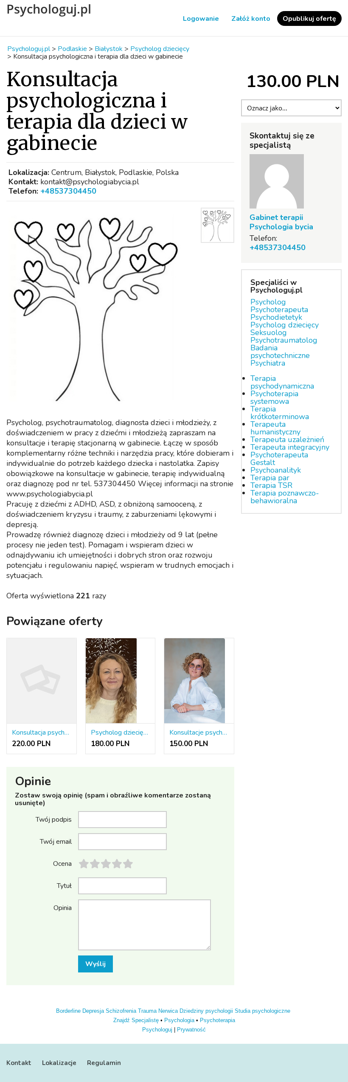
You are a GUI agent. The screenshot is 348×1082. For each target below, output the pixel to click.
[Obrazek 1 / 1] (100, 307)
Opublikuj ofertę (309, 18)
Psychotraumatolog (283, 340)
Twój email (56, 841)
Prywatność (191, 1029)
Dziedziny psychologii (206, 1011)
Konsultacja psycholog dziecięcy (41, 732)
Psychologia (179, 1020)
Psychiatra (267, 363)
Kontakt (18, 1063)
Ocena (62, 863)
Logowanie (201, 18)
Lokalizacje (59, 1063)
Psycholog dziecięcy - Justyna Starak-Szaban (120, 732)
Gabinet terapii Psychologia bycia (281, 222)
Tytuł (64, 885)
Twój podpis (54, 819)
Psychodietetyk (276, 317)
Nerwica (168, 1011)
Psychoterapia (217, 1020)
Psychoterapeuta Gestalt (279, 459)
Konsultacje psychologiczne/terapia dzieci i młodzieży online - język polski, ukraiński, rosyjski (199, 732)
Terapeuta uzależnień (287, 439)
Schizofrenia (121, 1011)
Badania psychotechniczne (280, 352)
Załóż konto (250, 18)
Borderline (68, 1011)
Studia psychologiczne (262, 1011)
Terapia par (269, 478)
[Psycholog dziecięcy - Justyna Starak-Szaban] (120, 681)
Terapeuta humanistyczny (275, 428)
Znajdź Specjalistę (136, 1020)
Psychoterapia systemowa (274, 397)
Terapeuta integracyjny (289, 447)
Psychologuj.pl (48, 9)
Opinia (62, 907)
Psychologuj (157, 1029)
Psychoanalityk (275, 470)
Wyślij (95, 964)
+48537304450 (68, 191)
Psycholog (268, 302)
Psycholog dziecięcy (284, 325)
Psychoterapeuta (279, 309)
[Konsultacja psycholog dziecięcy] (41, 681)
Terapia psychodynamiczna (282, 382)
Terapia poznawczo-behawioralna (284, 497)
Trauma (147, 1011)
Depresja (93, 1011)
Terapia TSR (271, 485)
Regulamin (104, 1063)
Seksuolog (268, 332)
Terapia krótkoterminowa (279, 413)
